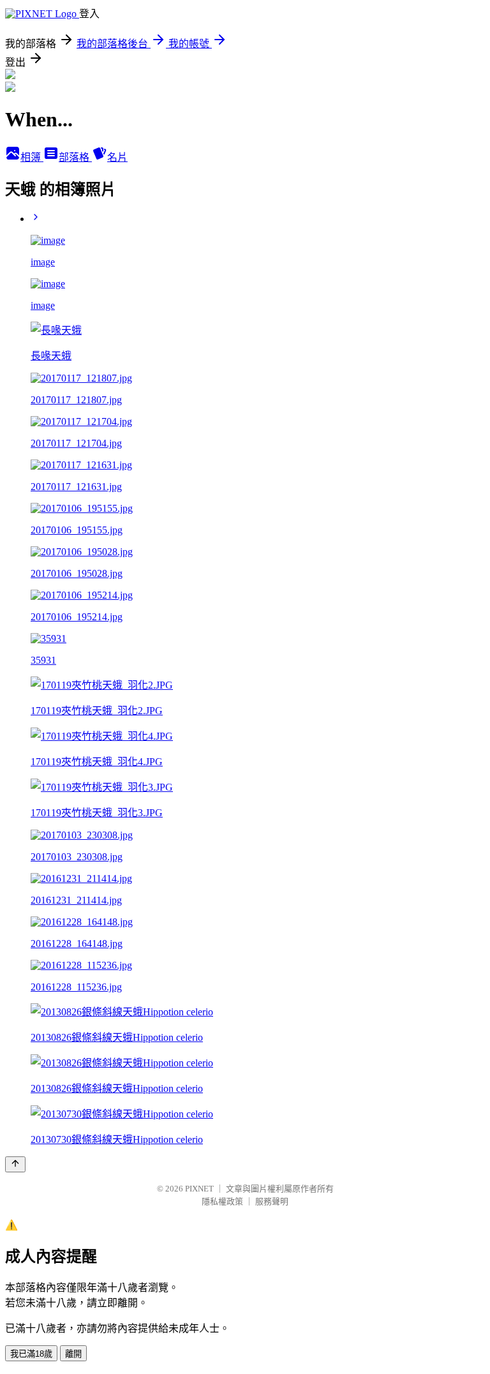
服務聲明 (271, 1201)
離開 (73, 1354)
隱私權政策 (222, 1201)
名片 (117, 157)
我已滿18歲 (31, 1354)
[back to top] (15, 1164)
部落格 (75, 157)
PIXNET (199, 1188)
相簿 (31, 157)
